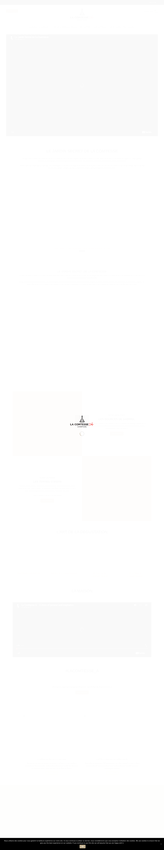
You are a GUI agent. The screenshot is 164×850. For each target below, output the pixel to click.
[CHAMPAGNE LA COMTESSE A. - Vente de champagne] (82, 421)
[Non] (161, 844)
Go (82, 846)
